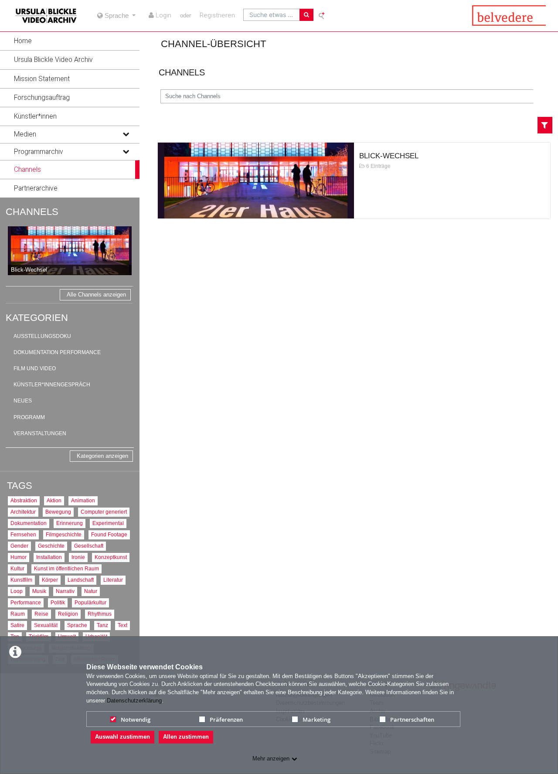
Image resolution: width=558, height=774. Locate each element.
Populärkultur (90, 602)
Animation (83, 500)
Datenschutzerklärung (134, 700)
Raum (17, 614)
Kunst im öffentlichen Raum (66, 568)
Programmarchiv (38, 152)
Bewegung (58, 512)
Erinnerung (69, 523)
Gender (19, 546)
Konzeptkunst (111, 557)
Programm (29, 417)
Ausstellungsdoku (42, 336)
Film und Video (35, 368)
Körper (50, 580)
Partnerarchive (36, 188)
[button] (70, 41)
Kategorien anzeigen (102, 456)
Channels (27, 170)
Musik (39, 591)
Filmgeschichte (64, 534)
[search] (271, 15)
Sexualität (46, 625)
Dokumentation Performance (57, 352)
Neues (23, 401)
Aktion (54, 500)
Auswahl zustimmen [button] (122, 736)
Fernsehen (23, 534)
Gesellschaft (88, 546)
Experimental (108, 523)
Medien (25, 134)
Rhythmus (100, 614)
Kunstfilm (21, 580)
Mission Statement (42, 79)
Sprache (77, 625)
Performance (25, 602)
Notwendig (135, 719)
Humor (18, 557)
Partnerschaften (412, 719)
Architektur (23, 512)
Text (122, 625)
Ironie (78, 557)
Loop (16, 591)
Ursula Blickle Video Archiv (53, 60)
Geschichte (51, 546)
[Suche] (306, 15)
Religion (68, 614)
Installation (49, 557)
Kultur (17, 568)
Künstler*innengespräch (52, 385)
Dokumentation (28, 523)
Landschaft (81, 580)
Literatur (113, 580)
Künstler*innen (35, 116)
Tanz (102, 625)
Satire (17, 625)
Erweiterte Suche (322, 15)
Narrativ (65, 591)
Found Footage (109, 534)
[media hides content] (126, 134)
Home (23, 41)
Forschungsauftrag (42, 98)
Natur (90, 591)
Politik (58, 602)
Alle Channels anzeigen (96, 294)
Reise (41, 614)
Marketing (316, 719)
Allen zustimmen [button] (186, 736)
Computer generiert (104, 512)
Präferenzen (226, 719)
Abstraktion (23, 500)
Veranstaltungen (40, 433)
